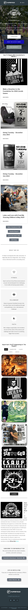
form (17, 541)
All (6, 349)
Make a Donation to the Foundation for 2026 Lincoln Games (13, 91)
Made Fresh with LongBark (19, 608)
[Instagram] (17, 600)
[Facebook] (14, 600)
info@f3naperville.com (14, 596)
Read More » (6, 97)
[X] (10, 600)
